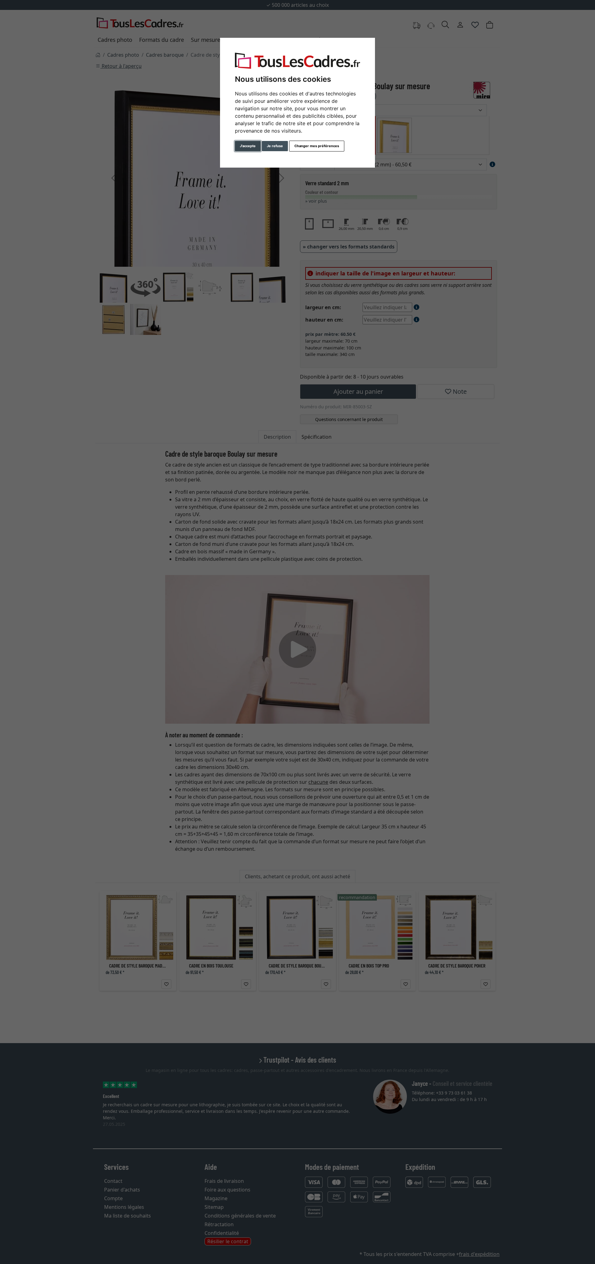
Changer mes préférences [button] (316, 146)
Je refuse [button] (275, 146)
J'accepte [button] (248, 146)
